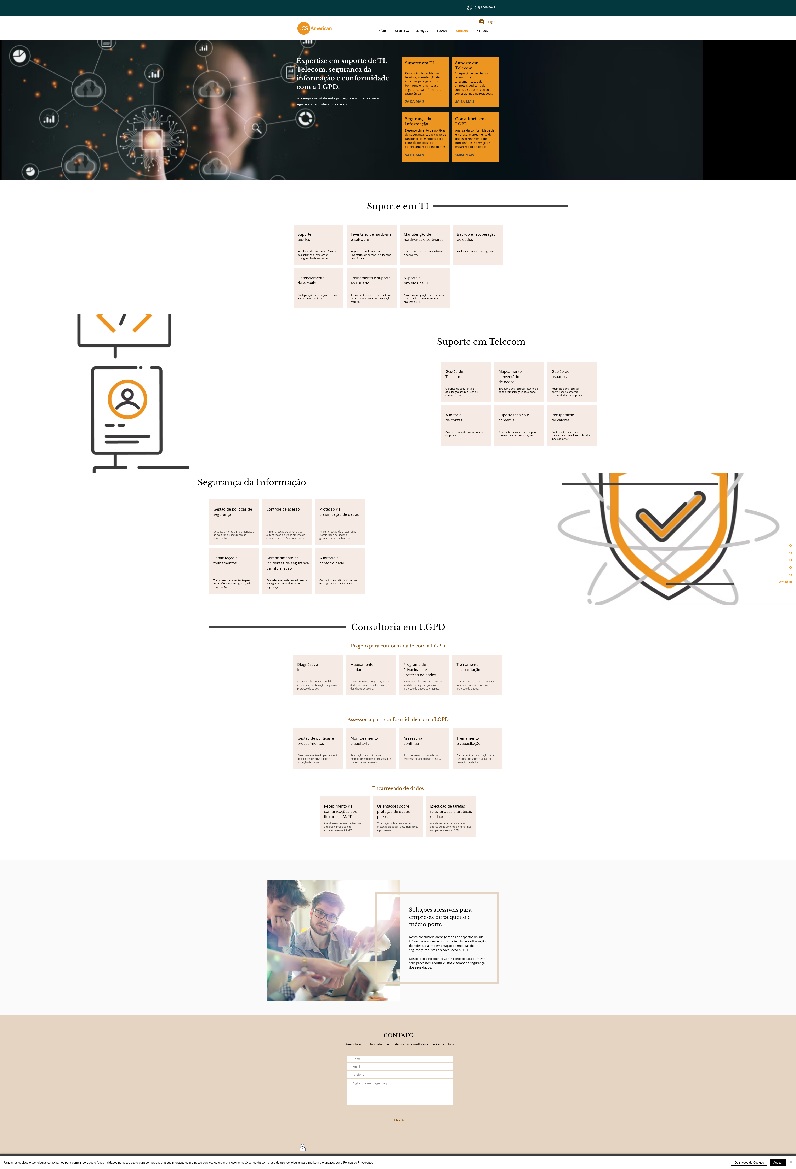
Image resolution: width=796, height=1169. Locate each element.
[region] (318, 245)
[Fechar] (791, 1162)
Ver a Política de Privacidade (354, 1162)
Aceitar (778, 1162)
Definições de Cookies (749, 1162)
